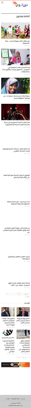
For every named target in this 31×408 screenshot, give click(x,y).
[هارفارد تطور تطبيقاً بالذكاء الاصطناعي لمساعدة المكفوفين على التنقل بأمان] (23, 334)
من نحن (23, 398)
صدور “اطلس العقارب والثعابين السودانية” (19, 257)
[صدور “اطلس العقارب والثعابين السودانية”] (15, 246)
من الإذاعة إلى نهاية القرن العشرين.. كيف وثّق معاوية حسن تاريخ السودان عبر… (16, 230)
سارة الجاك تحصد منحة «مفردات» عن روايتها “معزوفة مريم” (16, 97)
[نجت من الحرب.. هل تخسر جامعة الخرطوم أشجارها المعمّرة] (15, 191)
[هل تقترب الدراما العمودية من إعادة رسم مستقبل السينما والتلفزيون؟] (15, 112)
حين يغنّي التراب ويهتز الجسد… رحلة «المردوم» (17, 42)
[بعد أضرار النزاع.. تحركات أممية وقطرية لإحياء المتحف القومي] (15, 138)
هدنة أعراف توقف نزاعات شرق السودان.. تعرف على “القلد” (19, 284)
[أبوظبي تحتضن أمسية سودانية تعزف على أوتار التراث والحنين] (15, 165)
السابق (26, 294)
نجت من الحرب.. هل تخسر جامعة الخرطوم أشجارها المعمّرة (18, 202)
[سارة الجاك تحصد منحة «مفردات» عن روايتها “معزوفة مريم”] (15, 85)
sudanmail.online (12, 405)
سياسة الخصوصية (15, 398)
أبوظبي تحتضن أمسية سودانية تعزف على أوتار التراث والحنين (16, 176)
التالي (27, 296)
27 (7, 294)
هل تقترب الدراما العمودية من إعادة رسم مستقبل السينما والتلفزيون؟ (17, 123)
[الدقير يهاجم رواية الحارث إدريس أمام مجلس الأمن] (23, 311)
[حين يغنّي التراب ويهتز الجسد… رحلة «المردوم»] (15, 30)
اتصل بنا (8, 398)
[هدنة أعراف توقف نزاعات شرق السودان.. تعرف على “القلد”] (15, 272)
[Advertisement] (15, 379)
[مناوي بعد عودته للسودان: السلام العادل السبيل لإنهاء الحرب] (8, 311)
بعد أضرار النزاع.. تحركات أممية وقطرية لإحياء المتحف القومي (16, 149)
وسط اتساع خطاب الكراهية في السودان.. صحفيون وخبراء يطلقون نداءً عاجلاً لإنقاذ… (16, 69)
